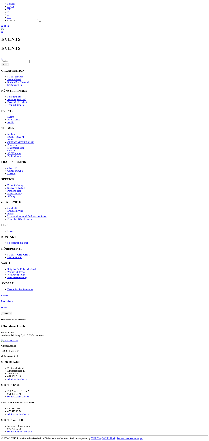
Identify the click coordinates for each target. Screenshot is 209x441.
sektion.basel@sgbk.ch (18, 396)
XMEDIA (96, 438)
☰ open (5, 25)
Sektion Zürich (14, 85)
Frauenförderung (15, 185)
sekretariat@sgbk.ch (17, 379)
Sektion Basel (14, 79)
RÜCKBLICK (14, 257)
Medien (11, 134)
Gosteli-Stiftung (15, 170)
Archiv (10, 122)
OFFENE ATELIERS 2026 (20, 142)
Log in (10, 6)
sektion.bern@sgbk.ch (18, 414)
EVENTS (5, 295)
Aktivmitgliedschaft (16, 99)
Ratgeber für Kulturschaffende (22, 269)
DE (9, 9)
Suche (5, 64)
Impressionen (13, 119)
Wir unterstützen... (16, 272)
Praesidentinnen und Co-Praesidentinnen (27, 216)
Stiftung (11, 196)
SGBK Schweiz (15, 76)
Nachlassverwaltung (17, 277)
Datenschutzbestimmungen (20, 289)
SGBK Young (14, 153)
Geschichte (12, 208)
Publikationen (14, 156)
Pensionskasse (14, 190)
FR (8, 12)
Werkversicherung (16, 274)
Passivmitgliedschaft (17, 102)
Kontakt (11, 3)
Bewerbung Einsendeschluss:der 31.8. (15, 148)
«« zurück (6, 313)
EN (9, 17)
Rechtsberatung (14, 193)
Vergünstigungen (15, 105)
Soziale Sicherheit (16, 188)
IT (8, 14)
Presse (10, 213)
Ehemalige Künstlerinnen (19, 219)
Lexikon (11, 173)
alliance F (12, 168)
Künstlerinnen (14, 96)
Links (10, 231)
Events (10, 117)
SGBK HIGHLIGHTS (18, 254)
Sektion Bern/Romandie (19, 82)
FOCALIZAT (108, 438)
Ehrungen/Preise (15, 210)
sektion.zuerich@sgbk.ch (19, 431)
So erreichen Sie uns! (17, 242)
